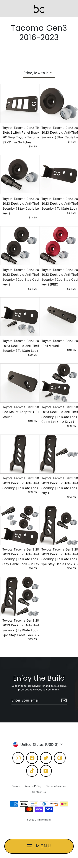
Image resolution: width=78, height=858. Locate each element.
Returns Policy (33, 786)
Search (16, 786)
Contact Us (39, 791)
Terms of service (56, 786)
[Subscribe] (63, 700)
